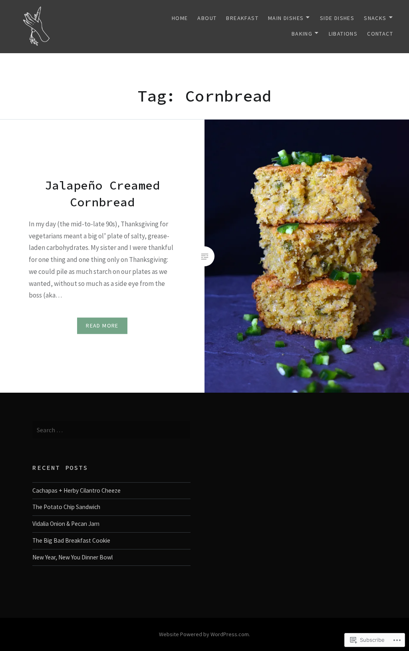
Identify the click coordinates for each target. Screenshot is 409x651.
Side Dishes (337, 18)
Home (180, 18)
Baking (302, 33)
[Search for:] (111, 430)
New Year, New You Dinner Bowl (72, 557)
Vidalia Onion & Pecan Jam (65, 523)
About (206, 18)
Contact (380, 33)
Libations (343, 33)
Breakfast (242, 18)
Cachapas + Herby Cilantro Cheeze (76, 490)
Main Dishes (286, 18)
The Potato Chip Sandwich (66, 507)
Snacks (375, 18)
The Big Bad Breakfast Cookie (71, 540)
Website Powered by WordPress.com (204, 634)
